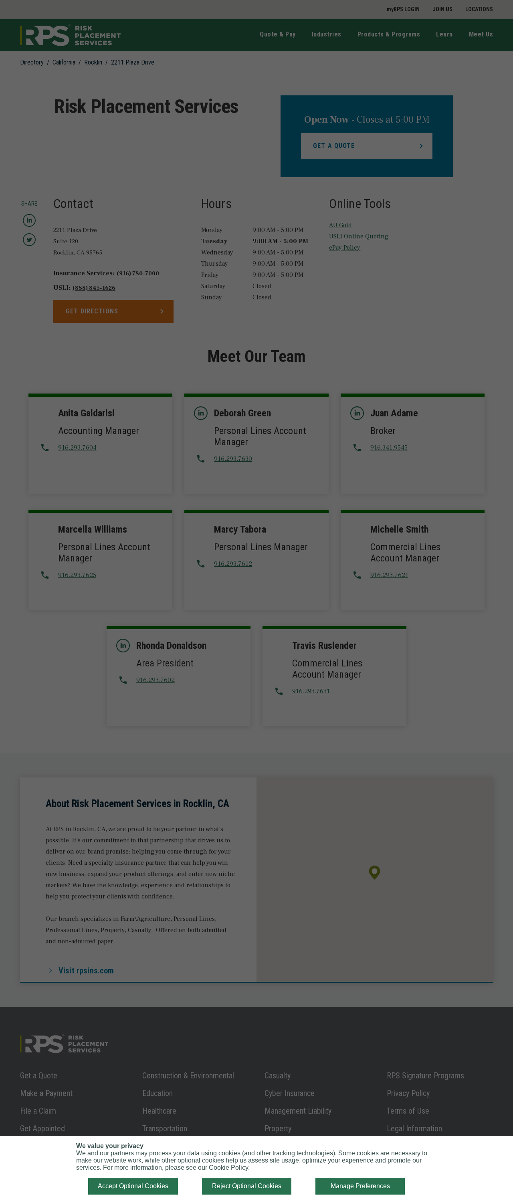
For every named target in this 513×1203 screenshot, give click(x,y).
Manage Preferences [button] (360, 1186)
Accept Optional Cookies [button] (133, 1186)
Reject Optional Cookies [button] (246, 1186)
